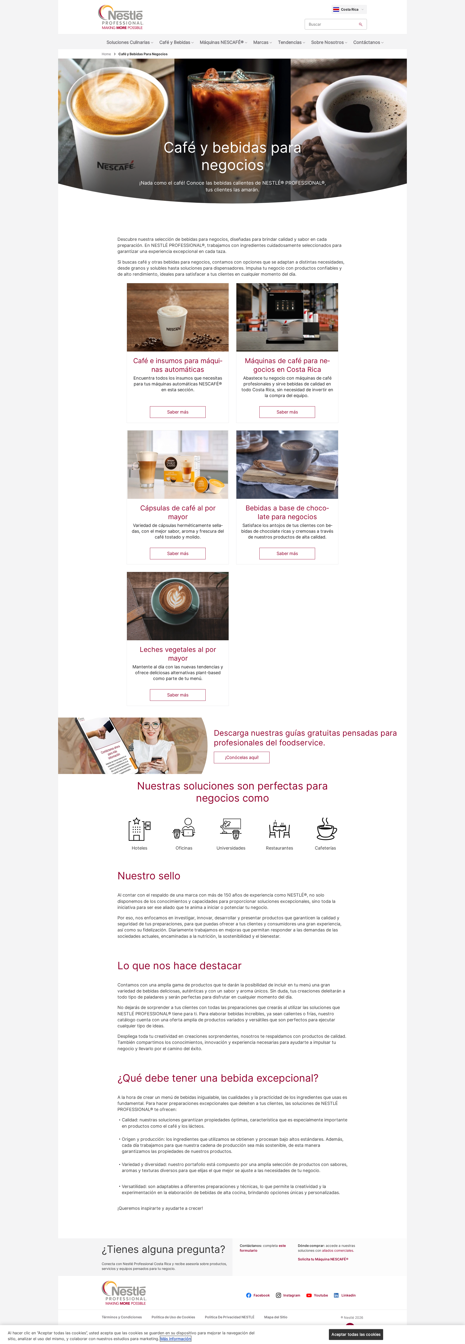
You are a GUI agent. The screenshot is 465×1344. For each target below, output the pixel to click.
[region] (232, 1334)
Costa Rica (349, 9)
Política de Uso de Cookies (173, 1317)
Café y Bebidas (174, 42)
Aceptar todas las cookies (356, 1334)
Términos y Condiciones (122, 1317)
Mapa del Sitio (275, 1317)
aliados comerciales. (338, 1250)
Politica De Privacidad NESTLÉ (230, 1317)
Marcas (260, 42)
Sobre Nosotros (327, 42)
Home (106, 54)
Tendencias (290, 42)
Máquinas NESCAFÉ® (222, 42)
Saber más (177, 411)
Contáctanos (366, 42)
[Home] (121, 17)
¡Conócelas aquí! (242, 757)
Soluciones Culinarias (128, 42)
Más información (175, 1338)
